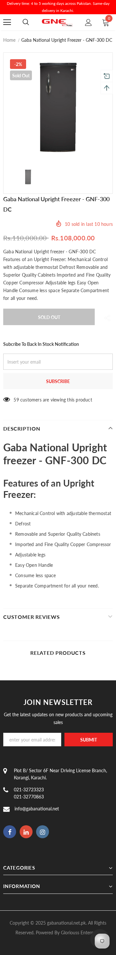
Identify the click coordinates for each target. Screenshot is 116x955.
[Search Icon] (26, 22)
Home (9, 40)
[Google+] (26, 831)
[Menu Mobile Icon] (7, 22)
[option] (58, 107)
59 (16, 399)
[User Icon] (88, 22)
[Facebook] (9, 831)
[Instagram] (42, 831)
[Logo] (57, 22)
